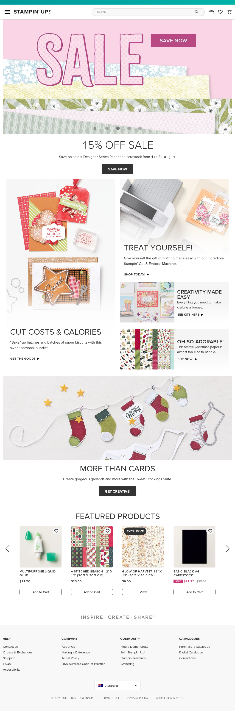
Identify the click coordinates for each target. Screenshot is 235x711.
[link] (220, 12)
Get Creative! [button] (117, 491)
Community (130, 638)
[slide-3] (139, 128)
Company (70, 638)
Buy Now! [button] (185, 359)
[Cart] (229, 12)
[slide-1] (117, 128)
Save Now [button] (117, 169)
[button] (211, 12)
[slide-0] (106, 128)
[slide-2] (128, 128)
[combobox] (148, 12)
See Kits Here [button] (188, 314)
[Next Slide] (227, 555)
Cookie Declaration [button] (170, 697)
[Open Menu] (7, 12)
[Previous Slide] (8, 555)
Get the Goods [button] (23, 358)
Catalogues (189, 638)
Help (7, 638)
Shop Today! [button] (134, 274)
